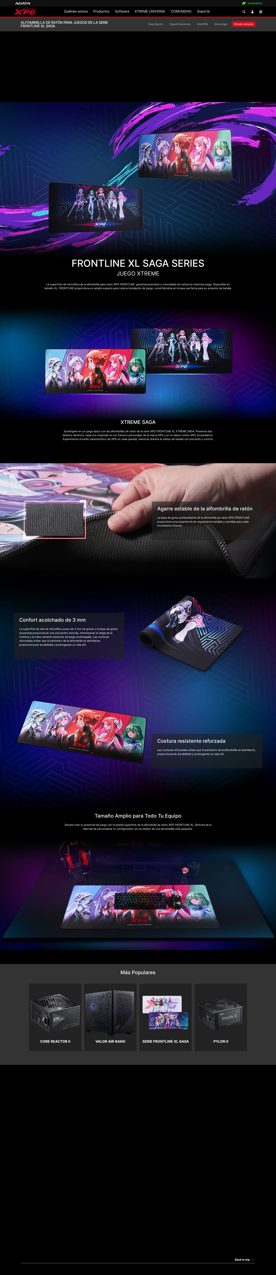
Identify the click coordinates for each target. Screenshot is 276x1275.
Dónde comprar (243, 24)
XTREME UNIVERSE (150, 11)
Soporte (203, 11)
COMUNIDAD (181, 11)
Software (122, 11)
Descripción (155, 24)
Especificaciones (180, 24)
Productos (101, 11)
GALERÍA (202, 24)
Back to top (242, 1259)
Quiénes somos (76, 11)
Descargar (221, 24)
